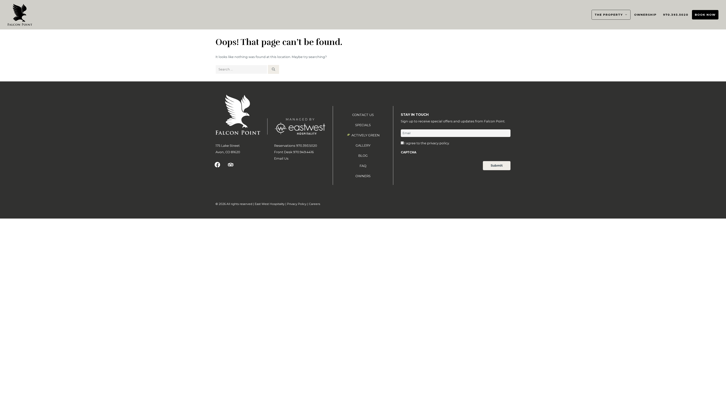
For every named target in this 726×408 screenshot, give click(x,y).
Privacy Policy (296, 204)
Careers (314, 204)
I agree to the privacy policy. (426, 143)
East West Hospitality (270, 204)
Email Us (281, 158)
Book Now (705, 14)
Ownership (645, 14)
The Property (609, 14)
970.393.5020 (675, 14)
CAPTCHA (408, 152)
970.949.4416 (303, 152)
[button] (217, 164)
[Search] (273, 69)
